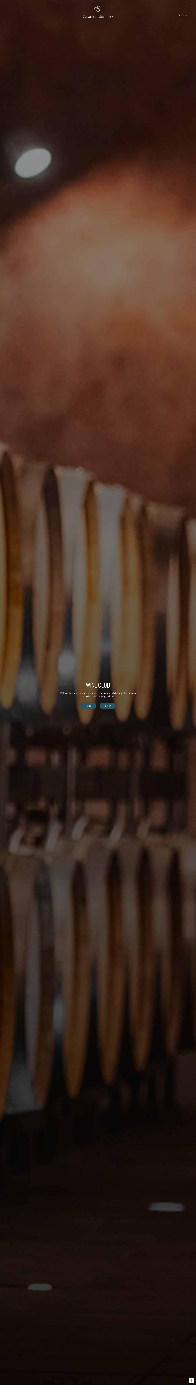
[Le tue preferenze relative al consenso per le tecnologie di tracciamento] (191, 1380)
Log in (88, 705)
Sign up (108, 705)
